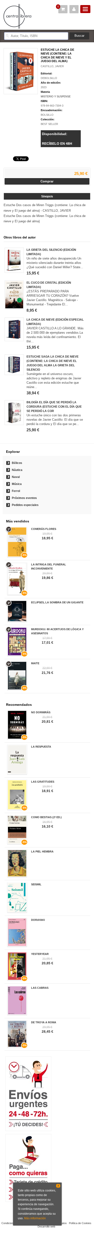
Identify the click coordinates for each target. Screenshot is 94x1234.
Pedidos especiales (25, 505)
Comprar (47, 181)
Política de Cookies (80, 1223)
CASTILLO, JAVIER (52, 66)
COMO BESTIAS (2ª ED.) (46, 817)
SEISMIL (36, 884)
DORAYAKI (38, 919)
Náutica (17, 470)
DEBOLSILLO (49, 78)
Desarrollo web (46, 1226)
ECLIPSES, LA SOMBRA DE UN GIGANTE (57, 602)
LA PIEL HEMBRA (42, 851)
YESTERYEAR (40, 954)
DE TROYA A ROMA (43, 1022)
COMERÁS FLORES (43, 528)
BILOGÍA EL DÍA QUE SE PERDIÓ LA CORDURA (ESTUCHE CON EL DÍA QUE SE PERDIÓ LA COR (54, 407)
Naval (16, 477)
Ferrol (16, 491)
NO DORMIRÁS (40, 712)
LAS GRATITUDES (42, 781)
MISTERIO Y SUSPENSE (56, 96)
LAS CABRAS (39, 987)
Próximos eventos (24, 498)
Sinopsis (47, 196)
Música (17, 484)
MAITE (35, 663)
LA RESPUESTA (41, 746)
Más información (35, 1218)
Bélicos (17, 463)
